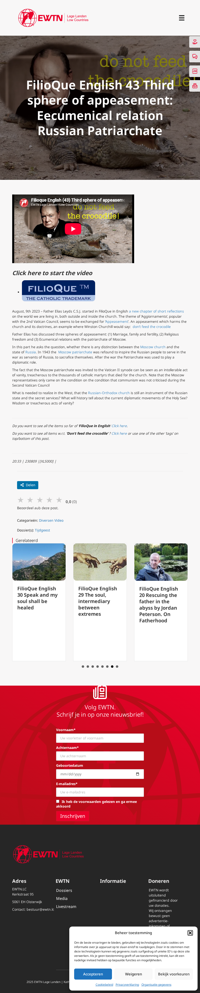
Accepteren (93, 973)
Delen (30, 485)
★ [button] (20, 499)
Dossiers (64, 890)
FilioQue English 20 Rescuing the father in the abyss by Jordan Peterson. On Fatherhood (158, 604)
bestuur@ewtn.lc (40, 909)
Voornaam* (66, 729)
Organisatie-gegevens (156, 984)
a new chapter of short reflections (156, 311)
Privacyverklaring (127, 984)
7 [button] (112, 666)
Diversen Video (51, 520)
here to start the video (59, 273)
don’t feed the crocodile (152, 326)
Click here (119, 425)
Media (62, 898)
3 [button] (92, 666)
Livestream (66, 906)
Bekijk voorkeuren (174, 973)
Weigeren (133, 973)
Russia (30, 352)
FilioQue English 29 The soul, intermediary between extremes (97, 601)
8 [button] (117, 666)
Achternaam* (67, 747)
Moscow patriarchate (75, 352)
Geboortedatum (69, 765)
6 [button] (107, 666)
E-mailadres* (67, 783)
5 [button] (102, 666)
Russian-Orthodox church (109, 392)
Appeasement (116, 321)
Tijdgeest (42, 530)
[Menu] (182, 18)
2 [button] (88, 666)
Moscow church (153, 347)
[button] (190, 932)
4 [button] (97, 666)
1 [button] (83, 666)
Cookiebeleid (104, 984)
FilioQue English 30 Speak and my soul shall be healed (37, 598)
